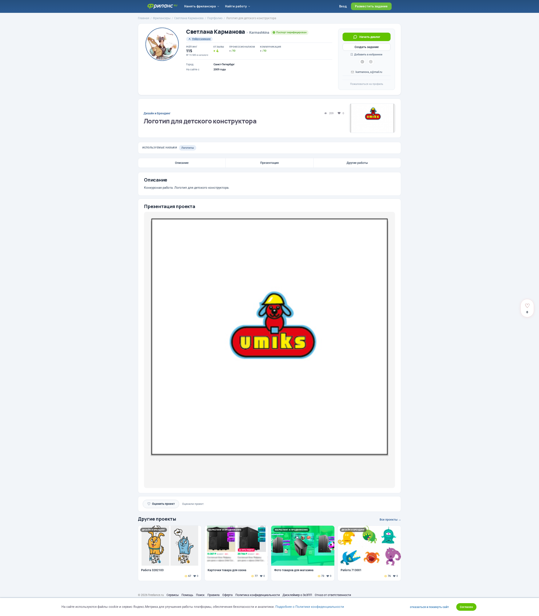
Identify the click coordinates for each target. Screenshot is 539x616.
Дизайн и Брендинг (157, 113)
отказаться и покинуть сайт (429, 607)
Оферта (227, 595)
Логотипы (187, 147)
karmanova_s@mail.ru (369, 71)
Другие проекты (157, 519)
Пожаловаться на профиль (366, 84)
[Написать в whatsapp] (370, 61)
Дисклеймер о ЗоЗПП (297, 595)
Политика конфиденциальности (257, 595)
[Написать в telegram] (362, 61)
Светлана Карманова (215, 32)
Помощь (187, 595)
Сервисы (173, 595)
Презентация (269, 162)
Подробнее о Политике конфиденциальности (309, 607)
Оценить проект (161, 504)
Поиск (200, 595)
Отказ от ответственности (333, 595)
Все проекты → (390, 519)
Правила (213, 595)
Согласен (466, 607)
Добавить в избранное (368, 54)
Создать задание (367, 47)
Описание (182, 162)
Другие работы (357, 162)
